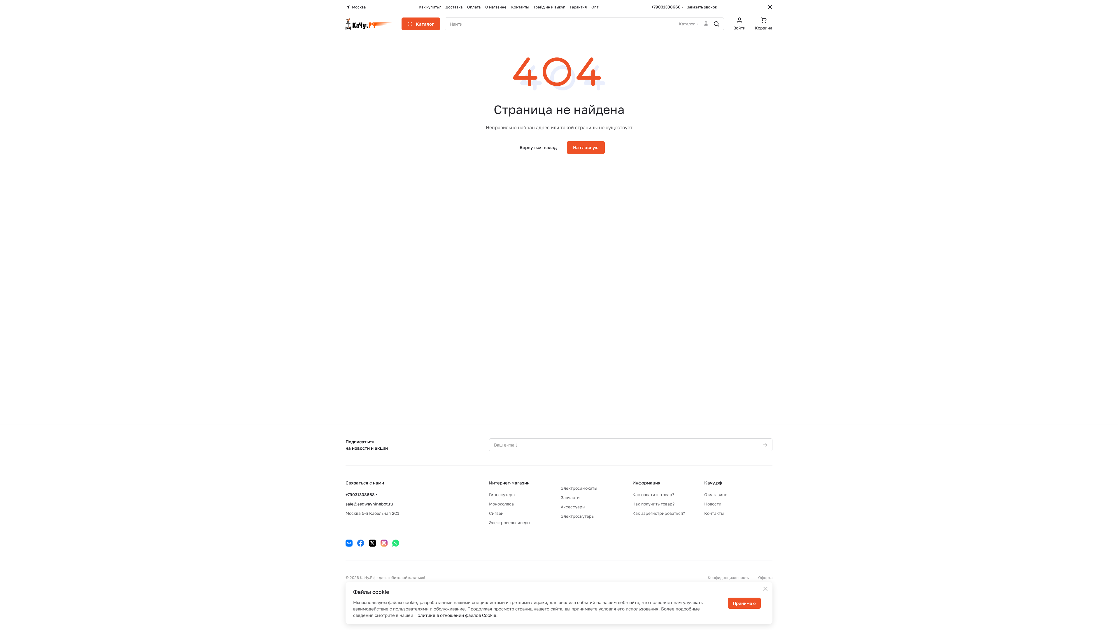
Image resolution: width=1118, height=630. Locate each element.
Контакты (714, 513)
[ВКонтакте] (349, 543)
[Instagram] (384, 543)
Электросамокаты (579, 488)
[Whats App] (395, 543)
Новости (712, 503)
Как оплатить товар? (653, 494)
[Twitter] (372, 543)
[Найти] (716, 24)
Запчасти (570, 497)
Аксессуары (573, 506)
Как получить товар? (653, 503)
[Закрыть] (765, 589)
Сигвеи (496, 513)
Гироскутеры (502, 494)
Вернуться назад (538, 147)
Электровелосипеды (509, 522)
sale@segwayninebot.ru (369, 503)
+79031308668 (666, 6)
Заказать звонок (702, 7)
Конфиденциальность (728, 577)
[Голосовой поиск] (706, 24)
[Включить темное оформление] (770, 7)
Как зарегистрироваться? (658, 513)
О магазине (715, 494)
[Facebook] (360, 543)
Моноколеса (501, 503)
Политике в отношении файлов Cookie (455, 615)
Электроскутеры (578, 516)
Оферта (765, 577)
